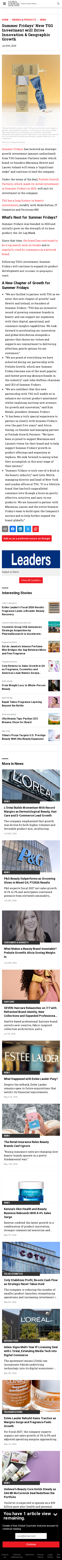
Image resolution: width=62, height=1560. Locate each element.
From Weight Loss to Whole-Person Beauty (23, 687)
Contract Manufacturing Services (16, 623)
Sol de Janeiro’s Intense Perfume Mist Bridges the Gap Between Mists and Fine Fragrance (24, 650)
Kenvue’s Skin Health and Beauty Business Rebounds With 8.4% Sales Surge (27, 1212)
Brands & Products (24, 20)
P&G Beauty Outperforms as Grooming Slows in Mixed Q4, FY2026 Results (29, 880)
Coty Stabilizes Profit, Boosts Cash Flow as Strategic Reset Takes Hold (31, 1282)
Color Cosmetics (9, 603)
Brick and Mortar (9, 714)
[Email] (5, 529)
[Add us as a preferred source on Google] (35, 529)
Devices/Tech (11, 1341)
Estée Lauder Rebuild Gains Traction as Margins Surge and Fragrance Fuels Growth (30, 1422)
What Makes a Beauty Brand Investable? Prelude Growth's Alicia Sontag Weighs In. (30, 952)
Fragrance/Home (9, 642)
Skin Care (6, 731)
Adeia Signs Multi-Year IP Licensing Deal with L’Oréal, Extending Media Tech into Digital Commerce (31, 1351)
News (43, 20)
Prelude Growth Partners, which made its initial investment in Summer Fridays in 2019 (30, 184)
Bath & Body (7, 681)
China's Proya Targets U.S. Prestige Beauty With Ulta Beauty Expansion (24, 737)
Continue (31, 1544)
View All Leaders (31, 580)
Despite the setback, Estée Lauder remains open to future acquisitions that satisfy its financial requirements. (30, 1088)
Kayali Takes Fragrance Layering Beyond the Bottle (22, 704)
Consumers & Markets (16, 942)
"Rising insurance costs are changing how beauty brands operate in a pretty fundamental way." (31, 1155)
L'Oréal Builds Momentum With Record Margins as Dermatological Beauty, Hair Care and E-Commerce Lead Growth (30, 811)
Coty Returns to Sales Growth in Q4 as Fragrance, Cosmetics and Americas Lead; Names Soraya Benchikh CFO (23, 669)
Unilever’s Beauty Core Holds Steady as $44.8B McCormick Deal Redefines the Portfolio (30, 1493)
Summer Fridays (13, 149)
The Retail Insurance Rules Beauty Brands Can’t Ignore (26, 1144)
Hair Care (9, 1001)
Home (5, 20)
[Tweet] (28, 529)
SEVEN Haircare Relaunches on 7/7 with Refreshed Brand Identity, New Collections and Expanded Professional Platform (30, 1012)
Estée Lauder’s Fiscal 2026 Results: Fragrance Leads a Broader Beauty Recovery (23, 611)
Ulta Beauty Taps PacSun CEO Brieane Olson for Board (20, 720)
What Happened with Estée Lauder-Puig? (31, 1078)
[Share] (13, 529)
